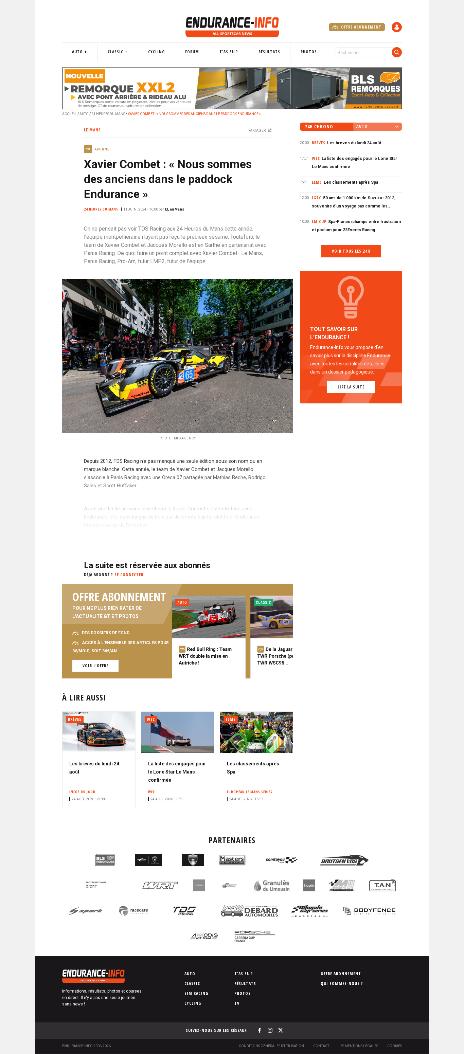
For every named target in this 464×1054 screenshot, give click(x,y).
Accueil (69, 114)
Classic (115, 52)
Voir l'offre (95, 666)
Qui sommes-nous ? (342, 983)
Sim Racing (196, 993)
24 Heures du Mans (108, 114)
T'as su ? (228, 52)
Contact (321, 1046)
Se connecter (128, 575)
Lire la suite (351, 387)
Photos (309, 52)
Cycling (156, 52)
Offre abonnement (360, 27)
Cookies (394, 1046)
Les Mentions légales (358, 1046)
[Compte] (397, 27)
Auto (77, 52)
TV (236, 1003)
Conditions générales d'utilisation (271, 1046)
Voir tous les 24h (351, 251)
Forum (192, 52)
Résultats (269, 52)
